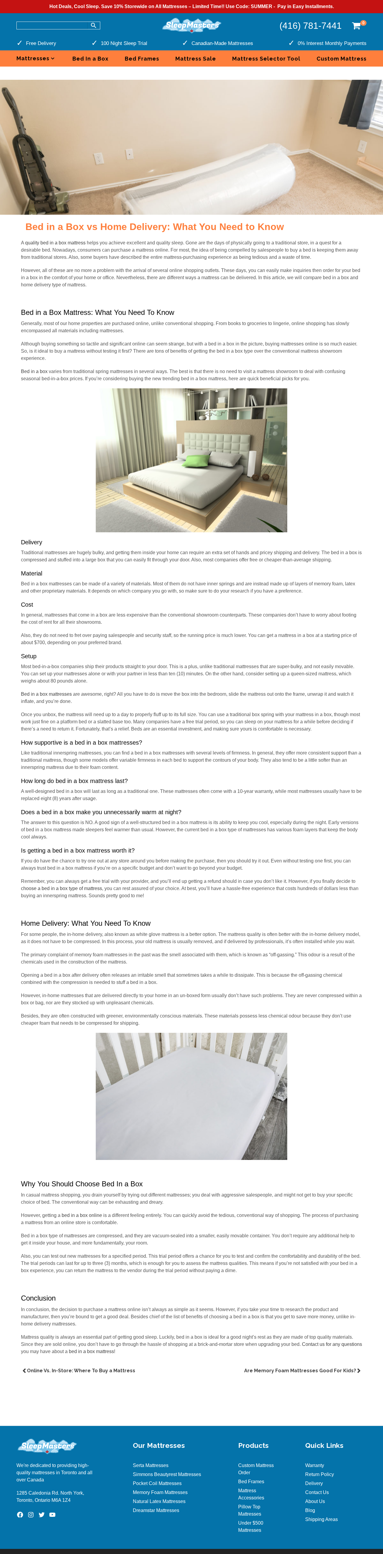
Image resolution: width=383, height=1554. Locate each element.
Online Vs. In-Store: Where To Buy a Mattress (81, 1370)
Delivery (314, 1483)
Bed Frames (142, 58)
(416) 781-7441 (310, 26)
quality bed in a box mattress (55, 242)
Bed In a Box (90, 58)
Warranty (314, 1465)
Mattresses (32, 58)
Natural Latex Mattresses (159, 1501)
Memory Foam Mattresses (160, 1492)
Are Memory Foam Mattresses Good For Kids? (300, 1370)
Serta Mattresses (150, 1465)
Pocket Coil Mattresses (157, 1483)
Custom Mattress (342, 58)
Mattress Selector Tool (266, 58)
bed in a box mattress (91, 1351)
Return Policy (319, 1474)
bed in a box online (82, 1215)
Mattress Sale (195, 58)
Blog (310, 1510)
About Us (315, 1501)
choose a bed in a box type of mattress (61, 888)
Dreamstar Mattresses (156, 1510)
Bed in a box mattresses (46, 694)
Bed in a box (34, 371)
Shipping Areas (321, 1519)
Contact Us (317, 1492)
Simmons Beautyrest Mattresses (167, 1474)
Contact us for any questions (332, 1344)
